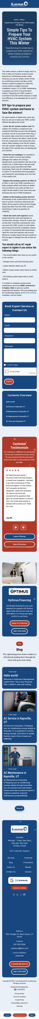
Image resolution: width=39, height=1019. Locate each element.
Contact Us (10, 872)
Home (16, 20)
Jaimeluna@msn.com (19, 948)
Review (28, 867)
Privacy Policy (19, 993)
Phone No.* (9, 336)
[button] (32, 1015)
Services (10, 858)
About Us (11, 867)
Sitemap (19, 1006)
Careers (28, 872)
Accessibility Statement (19, 1003)
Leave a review (19, 888)
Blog (22, 20)
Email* (7, 325)
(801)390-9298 (28, 293)
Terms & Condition (19, 997)
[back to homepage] (19, 4)
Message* (9, 346)
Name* (7, 315)
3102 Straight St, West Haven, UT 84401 (19, 935)
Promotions (28, 862)
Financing (28, 858)
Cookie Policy (19, 1000)
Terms (16, 365)
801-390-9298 (19, 944)
